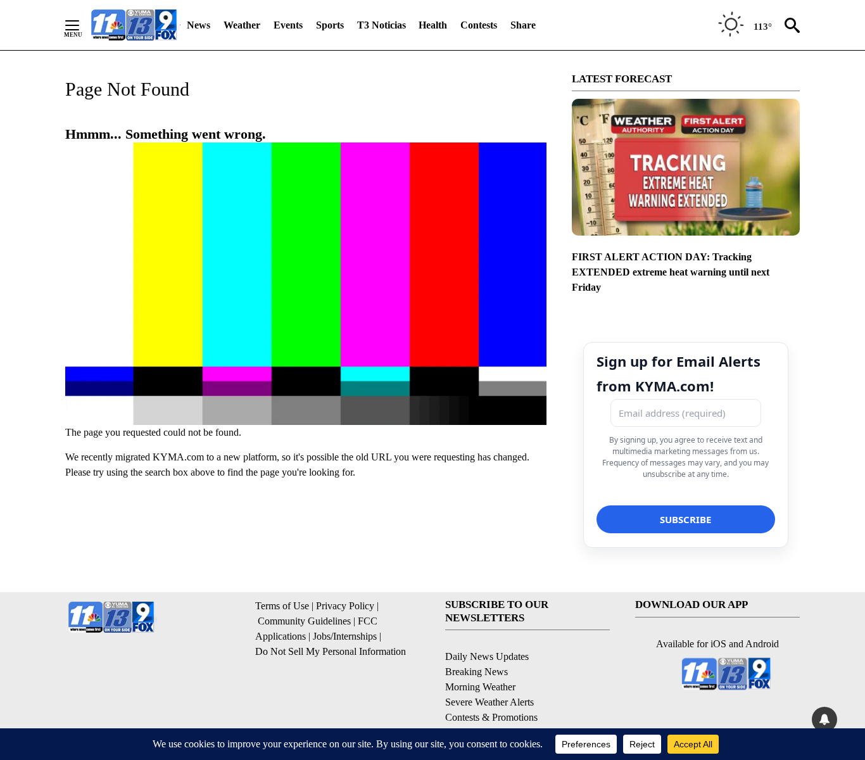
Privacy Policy (345, 605)
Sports (330, 25)
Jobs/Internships (345, 636)
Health (433, 25)
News (198, 25)
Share (523, 25)
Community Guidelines (304, 621)
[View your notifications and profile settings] (824, 719)
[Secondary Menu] (81, 25)
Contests (478, 25)
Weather (242, 25)
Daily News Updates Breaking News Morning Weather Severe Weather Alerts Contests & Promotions (491, 687)
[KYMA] (134, 25)
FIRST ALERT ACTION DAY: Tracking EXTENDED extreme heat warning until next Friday (670, 272)
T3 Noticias (381, 25)
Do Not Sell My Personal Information (330, 651)
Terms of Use (282, 605)
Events (288, 25)
